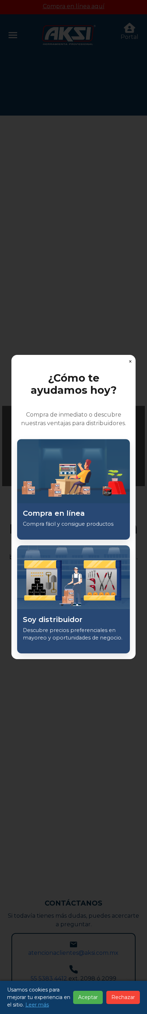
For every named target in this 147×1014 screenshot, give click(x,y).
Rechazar (123, 997)
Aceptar (88, 997)
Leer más (37, 1005)
